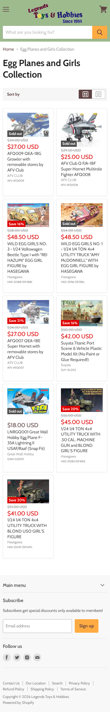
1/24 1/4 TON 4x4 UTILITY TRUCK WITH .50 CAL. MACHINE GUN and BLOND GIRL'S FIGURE (80, 440)
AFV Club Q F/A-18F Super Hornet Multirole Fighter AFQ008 (81, 169)
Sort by (13, 94)
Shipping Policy (42, 689)
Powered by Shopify (18, 702)
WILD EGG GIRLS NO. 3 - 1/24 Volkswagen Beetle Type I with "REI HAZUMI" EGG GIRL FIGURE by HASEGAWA (27, 257)
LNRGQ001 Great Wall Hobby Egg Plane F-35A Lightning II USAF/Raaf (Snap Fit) (27, 440)
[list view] (98, 94)
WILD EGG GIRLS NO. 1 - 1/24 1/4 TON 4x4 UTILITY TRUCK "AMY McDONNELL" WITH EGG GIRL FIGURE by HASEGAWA (82, 257)
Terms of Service (73, 689)
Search (57, 683)
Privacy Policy (79, 683)
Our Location (36, 683)
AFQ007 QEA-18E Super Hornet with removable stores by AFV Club (25, 349)
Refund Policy (13, 689)
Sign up (86, 625)
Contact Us (11, 683)
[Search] (99, 32)
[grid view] (85, 94)
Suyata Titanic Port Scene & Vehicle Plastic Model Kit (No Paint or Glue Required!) (81, 351)
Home (8, 49)
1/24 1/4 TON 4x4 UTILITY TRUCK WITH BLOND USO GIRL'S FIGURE (27, 528)
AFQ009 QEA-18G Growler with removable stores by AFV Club (25, 162)
